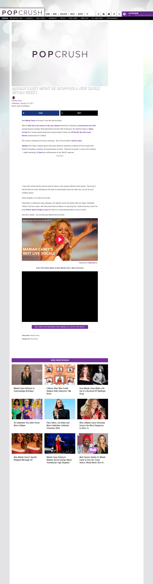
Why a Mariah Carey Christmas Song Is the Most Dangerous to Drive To (92, 425)
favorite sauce (76, 141)
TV (87, 14)
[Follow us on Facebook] (114, 14)
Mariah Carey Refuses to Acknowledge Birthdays (24, 389)
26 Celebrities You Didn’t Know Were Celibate (27, 424)
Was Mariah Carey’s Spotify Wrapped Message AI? (25, 458)
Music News (34, 339)
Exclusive (63, 14)
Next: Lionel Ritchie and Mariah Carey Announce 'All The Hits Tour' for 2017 (60, 327)
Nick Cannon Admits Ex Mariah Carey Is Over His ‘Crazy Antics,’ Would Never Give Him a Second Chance (92, 460)
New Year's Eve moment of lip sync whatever (44, 126)
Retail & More (73, 18)
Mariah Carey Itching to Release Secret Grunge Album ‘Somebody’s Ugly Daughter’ (59, 460)
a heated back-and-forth (87, 126)
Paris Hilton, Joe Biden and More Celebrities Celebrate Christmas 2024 (58, 425)
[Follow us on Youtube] (108, 14)
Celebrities (29, 18)
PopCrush (91, 263)
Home (48, 14)
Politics (62, 18)
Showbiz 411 (26, 146)
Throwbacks (52, 18)
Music (72, 14)
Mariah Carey (30, 120)
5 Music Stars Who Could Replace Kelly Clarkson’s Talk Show (59, 391)
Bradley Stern (17, 101)
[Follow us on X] (119, 14)
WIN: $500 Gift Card (16, 18)
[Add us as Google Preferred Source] (103, 14)
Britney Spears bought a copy (37, 210)
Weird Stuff (85, 18)
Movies (80, 14)
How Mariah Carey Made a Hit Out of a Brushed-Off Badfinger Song (92, 391)
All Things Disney (97, 18)
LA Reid (39, 152)
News (55, 14)
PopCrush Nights (112, 18)
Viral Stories (40, 18)
